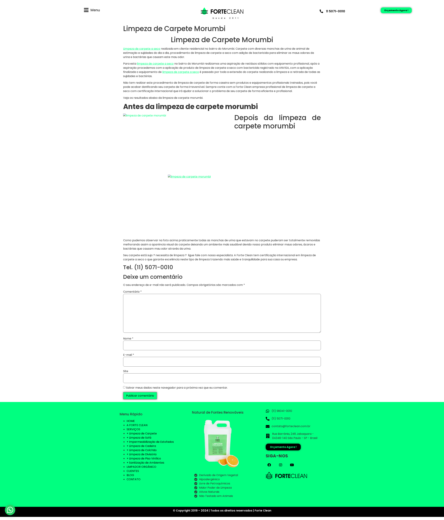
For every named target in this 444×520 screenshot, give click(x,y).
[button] (10, 510)
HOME (131, 421)
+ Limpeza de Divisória (141, 454)
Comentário (132, 291)
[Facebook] (269, 465)
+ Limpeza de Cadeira (141, 446)
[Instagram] (280, 465)
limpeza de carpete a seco (155, 64)
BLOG (130, 475)
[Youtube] (292, 465)
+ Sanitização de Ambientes (145, 463)
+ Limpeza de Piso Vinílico (144, 458)
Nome (128, 338)
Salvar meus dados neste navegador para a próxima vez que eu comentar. (177, 387)
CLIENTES (133, 471)
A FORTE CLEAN (137, 425)
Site (125, 371)
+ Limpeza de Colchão (142, 450)
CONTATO (133, 479)
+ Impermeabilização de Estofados (150, 442)
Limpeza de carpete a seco (141, 49)
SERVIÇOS (133, 429)
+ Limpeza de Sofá (139, 438)
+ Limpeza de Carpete (142, 433)
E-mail (128, 355)
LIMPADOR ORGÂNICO (141, 467)
